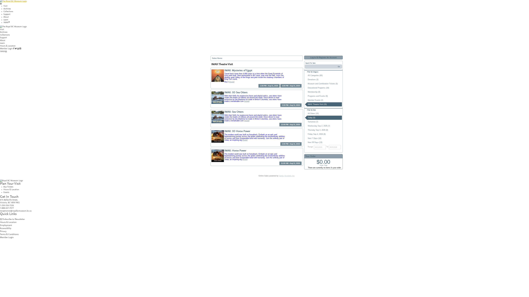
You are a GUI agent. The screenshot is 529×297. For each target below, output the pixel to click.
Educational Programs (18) (318, 88)
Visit (5, 6)
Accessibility (5, 228)
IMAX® (3, 51)
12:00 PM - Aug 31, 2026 (290, 125)
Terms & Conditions (9, 234)
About (6, 17)
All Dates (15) (313, 113)
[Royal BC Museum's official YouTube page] (18, 49)
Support (6, 14)
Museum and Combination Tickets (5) (323, 84)
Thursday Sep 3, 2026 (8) (318, 130)
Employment (6, 225)
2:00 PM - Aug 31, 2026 (291, 144)
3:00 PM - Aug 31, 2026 (291, 105)
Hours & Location (8, 46)
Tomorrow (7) (313, 122)
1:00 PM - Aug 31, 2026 (269, 86)
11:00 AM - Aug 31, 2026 (290, 163)
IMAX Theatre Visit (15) (317, 104)
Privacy (3, 231)
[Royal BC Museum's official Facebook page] (13, 49)
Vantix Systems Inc (287, 176)
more (232, 82)
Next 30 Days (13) (315, 142)
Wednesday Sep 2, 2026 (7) (319, 126)
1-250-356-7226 (7, 205)
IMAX (6, 23)
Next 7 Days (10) (314, 138)
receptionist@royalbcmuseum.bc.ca (15, 211)
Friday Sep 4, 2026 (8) (317, 134)
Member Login (6, 49)
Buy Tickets (8, 187)
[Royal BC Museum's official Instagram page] (20, 49)
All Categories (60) (315, 75)
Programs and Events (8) (318, 96)
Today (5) (311, 118)
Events (6, 192)
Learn (5, 20)
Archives (7, 9)
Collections (8, 12)
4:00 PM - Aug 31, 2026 (291, 86)
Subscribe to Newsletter (14, 219)
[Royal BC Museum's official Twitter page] (16, 49)
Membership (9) (314, 92)
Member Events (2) (315, 100)
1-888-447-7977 (7, 208)
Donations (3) (313, 80)
